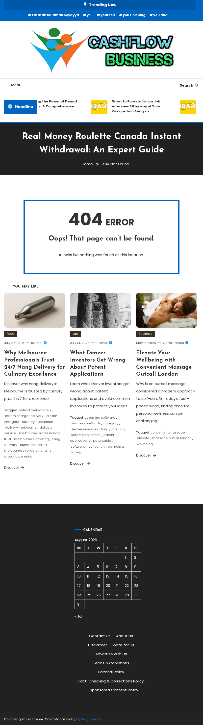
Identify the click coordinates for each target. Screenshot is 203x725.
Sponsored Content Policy (114, 690)
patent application (86, 435)
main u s (118, 429)
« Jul (78, 616)
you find (160, 15)
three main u (113, 446)
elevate (143, 438)
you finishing (134, 15)
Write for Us (123, 645)
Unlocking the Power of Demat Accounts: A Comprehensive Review (48, 106)
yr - (90, 15)
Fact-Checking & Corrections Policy (111, 681)
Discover (12, 467)
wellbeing (145, 444)
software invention (86, 446)
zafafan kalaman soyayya (55, 15)
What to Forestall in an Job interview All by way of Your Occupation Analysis (133, 106)
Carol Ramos (173, 342)
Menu (16, 85)
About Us (124, 635)
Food (10, 334)
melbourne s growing (31, 439)
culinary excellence (37, 421)
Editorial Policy (111, 672)
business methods (86, 423)
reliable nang (36, 450)
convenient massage (168, 432)
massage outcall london (172, 438)
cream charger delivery (24, 415)
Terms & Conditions (111, 663)
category (110, 423)
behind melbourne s (35, 410)
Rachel (36, 342)
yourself (108, 15)
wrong (76, 452)
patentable (102, 440)
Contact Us (99, 635)
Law (75, 334)
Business (145, 334)
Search (186, 85)
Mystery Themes (89, 719)
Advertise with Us (111, 653)
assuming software (99, 417)
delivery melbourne (21, 427)
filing (104, 429)
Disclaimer (97, 645)
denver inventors (84, 429)
